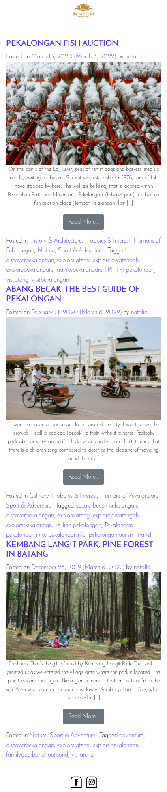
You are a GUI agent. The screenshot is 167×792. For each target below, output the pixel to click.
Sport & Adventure (80, 251)
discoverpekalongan (30, 260)
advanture (131, 735)
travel (144, 535)
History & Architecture (55, 241)
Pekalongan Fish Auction (62, 44)
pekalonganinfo (67, 535)
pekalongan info (25, 535)
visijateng (17, 280)
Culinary (39, 496)
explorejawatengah (116, 260)
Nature (46, 251)
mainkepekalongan (78, 270)
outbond (58, 755)
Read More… (86, 221)
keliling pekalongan (78, 525)
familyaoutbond (25, 755)
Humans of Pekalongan (128, 496)
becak (82, 506)
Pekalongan (119, 525)
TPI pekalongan (135, 270)
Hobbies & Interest (107, 241)
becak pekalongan (115, 506)
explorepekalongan (29, 270)
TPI (108, 270)
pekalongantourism (112, 535)
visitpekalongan (50, 280)
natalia (133, 57)
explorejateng (73, 260)
